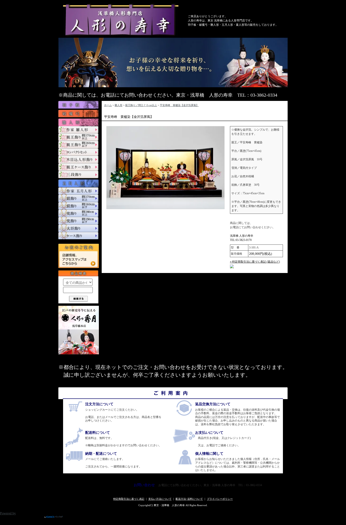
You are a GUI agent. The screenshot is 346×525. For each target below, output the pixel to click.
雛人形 (118, 105)
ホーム (108, 105)
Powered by (8, 513)
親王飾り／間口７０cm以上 (141, 105)
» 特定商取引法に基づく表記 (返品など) (255, 261)
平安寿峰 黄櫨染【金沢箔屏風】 (179, 105)
